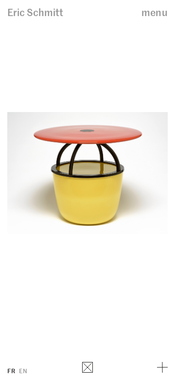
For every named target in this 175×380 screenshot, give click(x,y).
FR (11, 370)
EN (23, 370)
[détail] (162, 367)
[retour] (87, 367)
